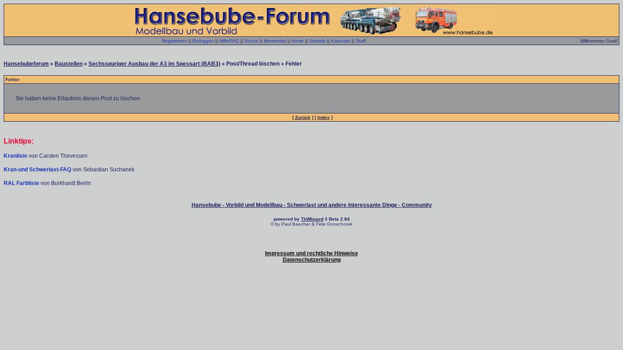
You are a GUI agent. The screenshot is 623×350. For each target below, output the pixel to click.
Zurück (303, 117)
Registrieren (174, 40)
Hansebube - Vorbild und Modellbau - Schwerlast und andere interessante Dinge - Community (312, 205)
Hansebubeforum (26, 64)
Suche (251, 40)
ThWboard (312, 218)
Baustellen (69, 64)
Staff (361, 40)
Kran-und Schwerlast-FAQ (38, 169)
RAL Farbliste (22, 183)
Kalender (340, 40)
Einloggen (203, 40)
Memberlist (275, 40)
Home (297, 40)
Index (323, 117)
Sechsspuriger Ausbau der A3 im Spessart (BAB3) (154, 64)
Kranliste (15, 156)
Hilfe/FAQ (229, 40)
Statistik (317, 40)
